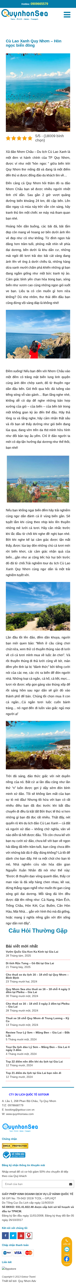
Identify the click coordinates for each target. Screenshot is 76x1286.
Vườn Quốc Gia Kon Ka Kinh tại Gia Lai (32, 951)
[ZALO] (67, 1249)
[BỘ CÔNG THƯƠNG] (13, 1154)
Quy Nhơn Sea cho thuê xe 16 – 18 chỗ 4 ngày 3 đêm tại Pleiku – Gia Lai (38, 991)
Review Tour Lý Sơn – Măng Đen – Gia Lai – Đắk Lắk (38, 1034)
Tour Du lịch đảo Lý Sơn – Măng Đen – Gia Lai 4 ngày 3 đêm (38, 1048)
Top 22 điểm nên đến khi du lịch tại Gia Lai (34, 1061)
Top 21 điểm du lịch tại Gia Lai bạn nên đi (33, 1072)
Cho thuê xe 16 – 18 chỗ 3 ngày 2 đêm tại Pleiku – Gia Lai (38, 1005)
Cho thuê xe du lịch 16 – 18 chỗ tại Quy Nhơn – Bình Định (37, 976)
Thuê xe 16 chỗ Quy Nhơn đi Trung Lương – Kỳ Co (37, 1020)
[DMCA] (15, 1145)
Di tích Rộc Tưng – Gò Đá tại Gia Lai (30, 963)
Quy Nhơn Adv (26, 1280)
